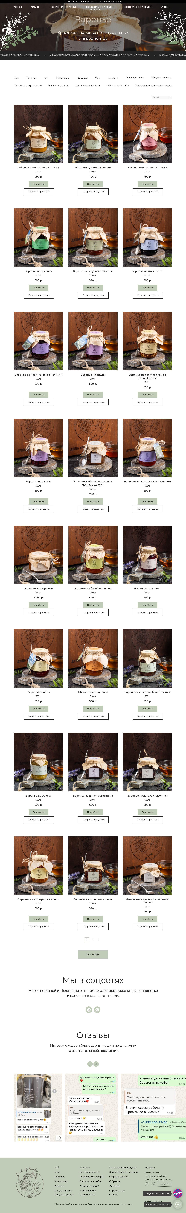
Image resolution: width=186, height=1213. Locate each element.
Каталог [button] (35, 7)
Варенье (60, 1176)
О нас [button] (164, 7)
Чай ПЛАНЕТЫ (87, 1190)
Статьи (113, 1194)
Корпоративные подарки (137, 7)
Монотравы (61, 1181)
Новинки (84, 1167)
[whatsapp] (97, 1009)
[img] (29, 1182)
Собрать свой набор (90, 1181)
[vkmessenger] (89, 1009)
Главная (17, 7)
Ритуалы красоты (64, 1194)
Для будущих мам (89, 1172)
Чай (57, 1167)
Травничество (87, 1194)
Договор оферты (152, 1173)
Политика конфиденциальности (159, 1179)
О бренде (115, 1181)
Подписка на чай (89, 1186)
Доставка (114, 1186)
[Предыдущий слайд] (90, 1064)
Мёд (57, 1172)
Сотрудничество (118, 1176)
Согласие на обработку (155, 1176)
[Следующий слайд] (96, 1064)
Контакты (95, 9)
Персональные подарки (100, 7)
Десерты (60, 1186)
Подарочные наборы (91, 1176)
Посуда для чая (63, 1190)
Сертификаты (117, 1190)
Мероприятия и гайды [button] (63, 7)
